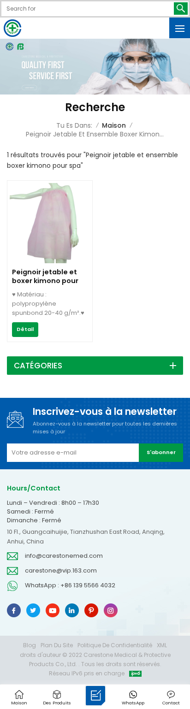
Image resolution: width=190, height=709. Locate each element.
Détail (25, 329)
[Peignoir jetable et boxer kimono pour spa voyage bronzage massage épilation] (50, 261)
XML (162, 645)
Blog (29, 645)
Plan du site (57, 645)
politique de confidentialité (114, 645)
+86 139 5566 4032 (87, 585)
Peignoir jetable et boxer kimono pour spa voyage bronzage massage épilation (46, 276)
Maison (114, 125)
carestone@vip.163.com (61, 570)
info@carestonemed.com (64, 555)
